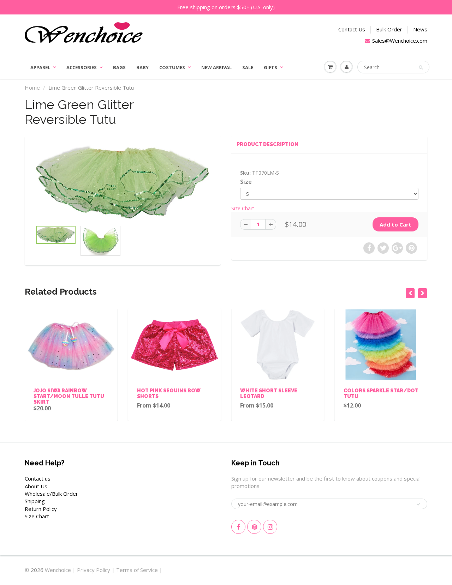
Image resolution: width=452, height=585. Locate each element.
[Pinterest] (254, 527)
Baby (142, 67)
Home (32, 87)
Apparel (40, 67)
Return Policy (41, 508)
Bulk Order (389, 29)
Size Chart (242, 208)
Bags (119, 67)
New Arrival (216, 67)
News (420, 29)
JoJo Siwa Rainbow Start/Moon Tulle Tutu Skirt (69, 396)
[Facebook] (238, 527)
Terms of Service (137, 569)
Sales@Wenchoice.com (399, 40)
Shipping (35, 501)
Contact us (37, 478)
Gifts (270, 67)
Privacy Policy (93, 569)
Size (246, 182)
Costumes (172, 67)
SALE (247, 67)
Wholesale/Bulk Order (51, 493)
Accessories (81, 67)
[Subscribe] (418, 504)
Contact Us (351, 29)
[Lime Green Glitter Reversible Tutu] (123, 182)
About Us (36, 486)
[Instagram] (270, 527)
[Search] (420, 67)
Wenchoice (58, 569)
